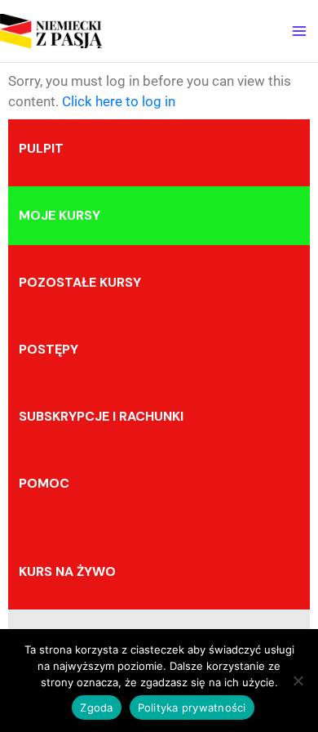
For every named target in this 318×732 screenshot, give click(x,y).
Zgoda (96, 707)
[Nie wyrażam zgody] (297, 680)
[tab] (159, 148)
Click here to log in (118, 101)
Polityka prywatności (192, 707)
